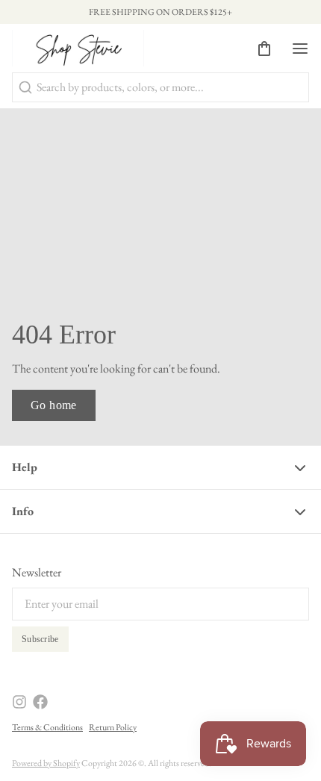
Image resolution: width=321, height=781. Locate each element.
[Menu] (294, 48)
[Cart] (258, 48)
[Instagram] (19, 701)
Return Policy (113, 727)
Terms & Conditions (47, 727)
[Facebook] (40, 701)
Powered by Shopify (46, 763)
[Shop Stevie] (78, 48)
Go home (54, 405)
